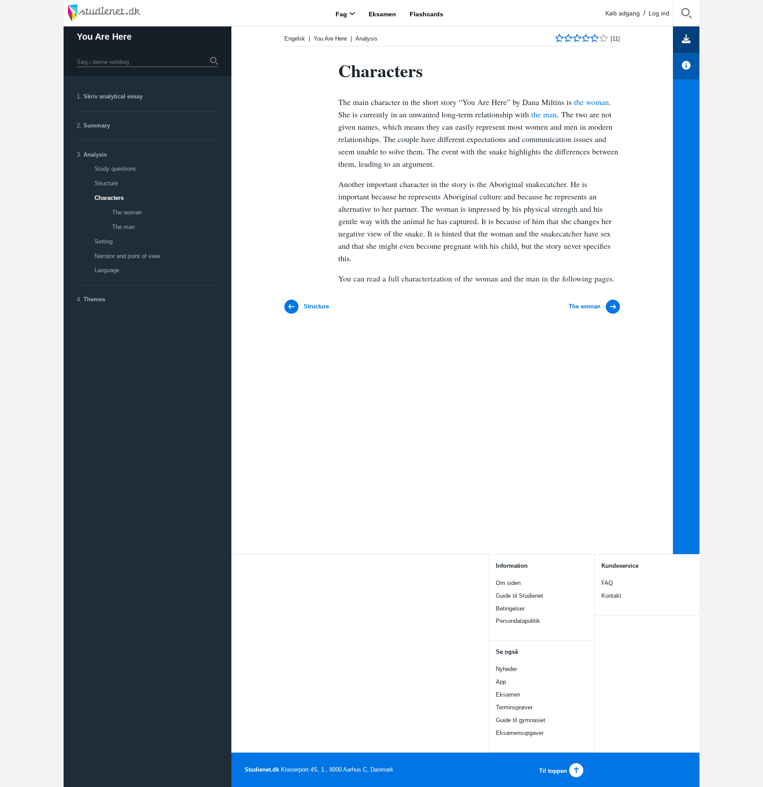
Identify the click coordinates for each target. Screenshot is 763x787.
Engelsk (294, 38)
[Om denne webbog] (686, 66)
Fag (341, 14)
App (501, 681)
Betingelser (510, 608)
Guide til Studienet (519, 595)
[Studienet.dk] (125, 13)
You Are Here (104, 36)
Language (106, 270)
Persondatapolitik (518, 621)
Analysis (95, 154)
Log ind (659, 13)
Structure (106, 183)
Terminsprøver (514, 707)
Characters (109, 198)
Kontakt (611, 595)
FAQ (607, 583)
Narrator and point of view (127, 256)
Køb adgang (622, 13)
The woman (127, 212)
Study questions (115, 168)
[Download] (686, 39)
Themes (94, 299)
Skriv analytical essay (113, 96)
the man (544, 114)
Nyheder (506, 669)
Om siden (508, 583)
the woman (591, 102)
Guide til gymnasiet (520, 720)
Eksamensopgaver (520, 733)
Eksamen (508, 694)
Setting (103, 241)
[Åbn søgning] (686, 15)
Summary (96, 125)
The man (123, 227)
